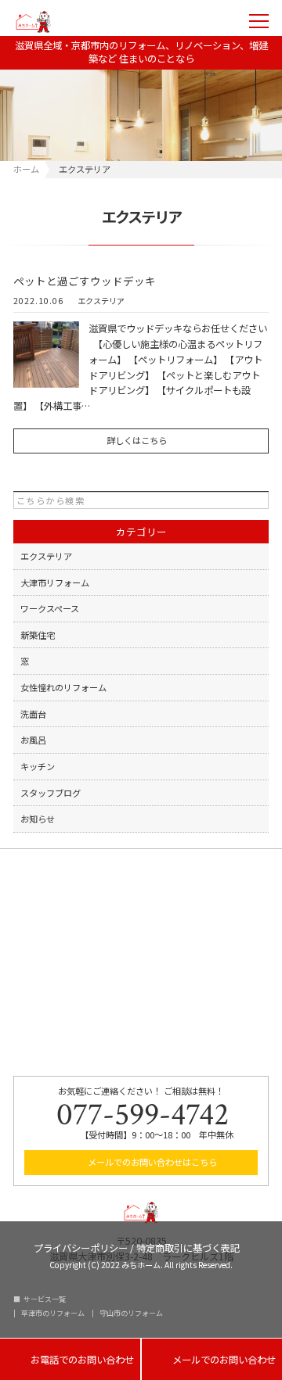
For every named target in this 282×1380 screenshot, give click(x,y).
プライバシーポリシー (81, 1247)
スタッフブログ (50, 793)
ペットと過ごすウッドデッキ (84, 281)
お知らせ (37, 818)
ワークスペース (49, 608)
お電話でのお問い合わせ (70, 1360)
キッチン (37, 766)
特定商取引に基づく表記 (188, 1247)
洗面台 (33, 714)
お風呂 (33, 739)
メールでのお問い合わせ (212, 1360)
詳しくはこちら (137, 440)
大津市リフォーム (54, 582)
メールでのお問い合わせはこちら (151, 1162)
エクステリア (101, 301)
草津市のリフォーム (53, 1313)
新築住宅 (37, 635)
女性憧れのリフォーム (63, 687)
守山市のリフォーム (131, 1313)
